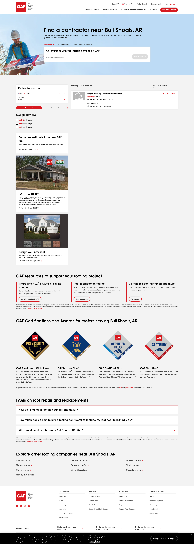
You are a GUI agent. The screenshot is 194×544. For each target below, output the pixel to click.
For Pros (153, 9)
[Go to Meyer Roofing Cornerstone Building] (79, 96)
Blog (120, 505)
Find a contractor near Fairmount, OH (144, 528)
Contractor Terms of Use (34, 308)
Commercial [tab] (63, 45)
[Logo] (24, 11)
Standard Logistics (156, 501)
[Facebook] (17, 506)
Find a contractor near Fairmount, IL (67, 528)
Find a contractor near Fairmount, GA (105, 528)
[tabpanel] (97, 54)
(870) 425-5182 (169, 94)
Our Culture (93, 505)
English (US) (128, 4)
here (120, 387)
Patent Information (126, 501)
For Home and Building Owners (134, 9)
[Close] (191, 534)
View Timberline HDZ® (30, 299)
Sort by (154, 86)
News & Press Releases (127, 509)
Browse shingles (156, 4)
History (61, 501)
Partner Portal (142, 4)
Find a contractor (169, 10)
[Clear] (60, 92)
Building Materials (110, 9)
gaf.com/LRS (129, 387)
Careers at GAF (94, 496)
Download (135, 299)
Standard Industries (66, 513)
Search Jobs (93, 501)
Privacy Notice (95, 542)
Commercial (55, 108)
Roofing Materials (92, 9)
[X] (21, 506)
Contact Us (123, 496)
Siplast (152, 496)
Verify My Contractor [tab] (82, 45)
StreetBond (154, 509)
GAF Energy (153, 505)
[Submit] (64, 92)
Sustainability (63, 517)
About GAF (62, 496)
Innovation (62, 509)
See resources (82, 299)
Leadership (62, 505)
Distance (21, 97)
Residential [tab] (49, 45)
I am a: (170, 4)
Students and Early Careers (98, 509)
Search (114, 4)
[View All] (97, 103)
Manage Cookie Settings (163, 539)
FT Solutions (154, 513)
